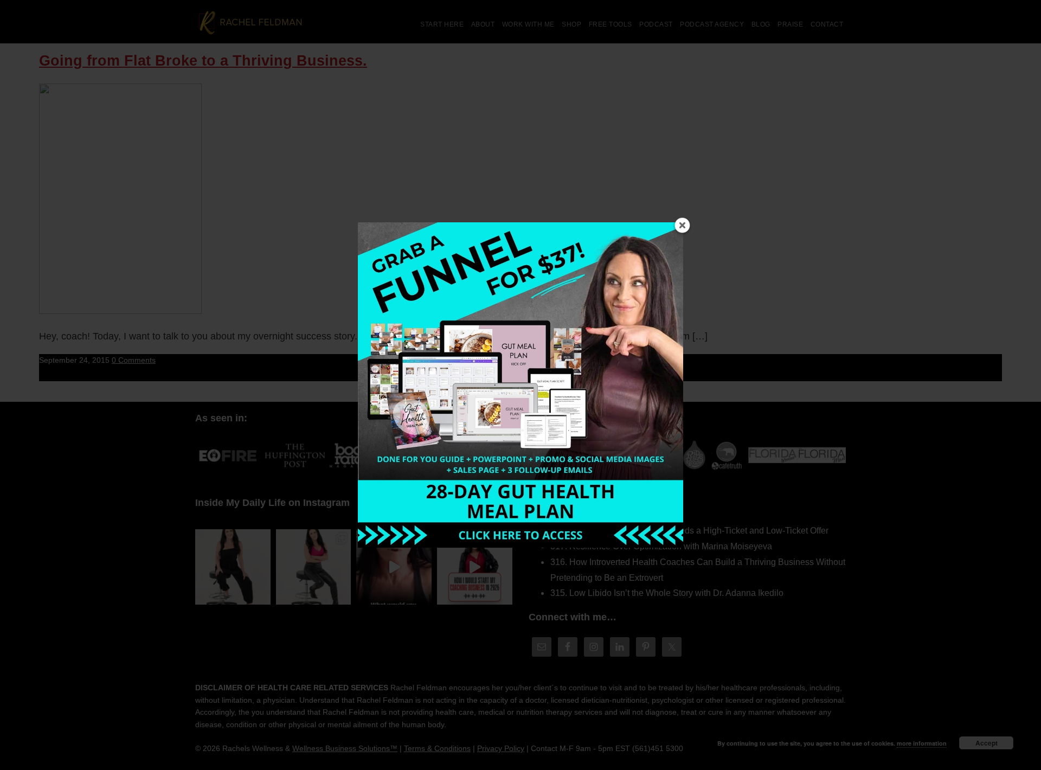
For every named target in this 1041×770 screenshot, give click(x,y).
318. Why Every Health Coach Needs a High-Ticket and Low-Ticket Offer (689, 530)
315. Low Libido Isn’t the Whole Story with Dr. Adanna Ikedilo (666, 593)
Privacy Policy (500, 748)
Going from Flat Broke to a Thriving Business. (203, 61)
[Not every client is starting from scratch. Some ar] (394, 567)
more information (922, 743)
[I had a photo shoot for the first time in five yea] (313, 567)
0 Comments (134, 360)
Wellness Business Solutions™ (344, 748)
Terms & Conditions (437, 748)
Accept (986, 743)
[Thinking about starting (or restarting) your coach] (474, 567)
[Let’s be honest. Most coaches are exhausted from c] (233, 567)
